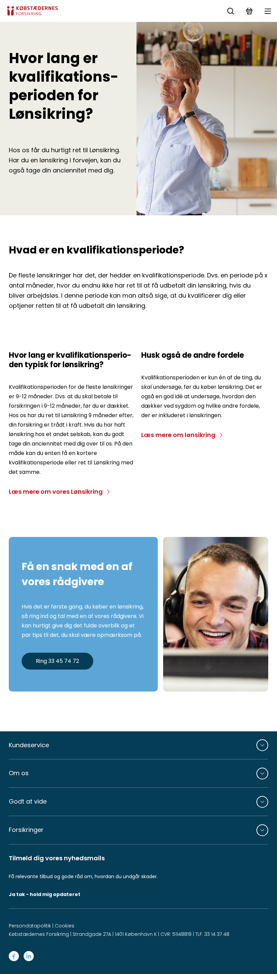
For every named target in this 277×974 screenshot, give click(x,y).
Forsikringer (26, 830)
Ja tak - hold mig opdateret (44, 894)
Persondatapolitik (30, 925)
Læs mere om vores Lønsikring (56, 491)
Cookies (64, 925)
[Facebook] (14, 956)
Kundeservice (29, 745)
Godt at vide (28, 801)
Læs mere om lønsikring (178, 435)
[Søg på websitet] (230, 11)
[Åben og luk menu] (267, 11)
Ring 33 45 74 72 (57, 661)
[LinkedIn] (29, 956)
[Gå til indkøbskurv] (249, 11)
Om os (19, 773)
